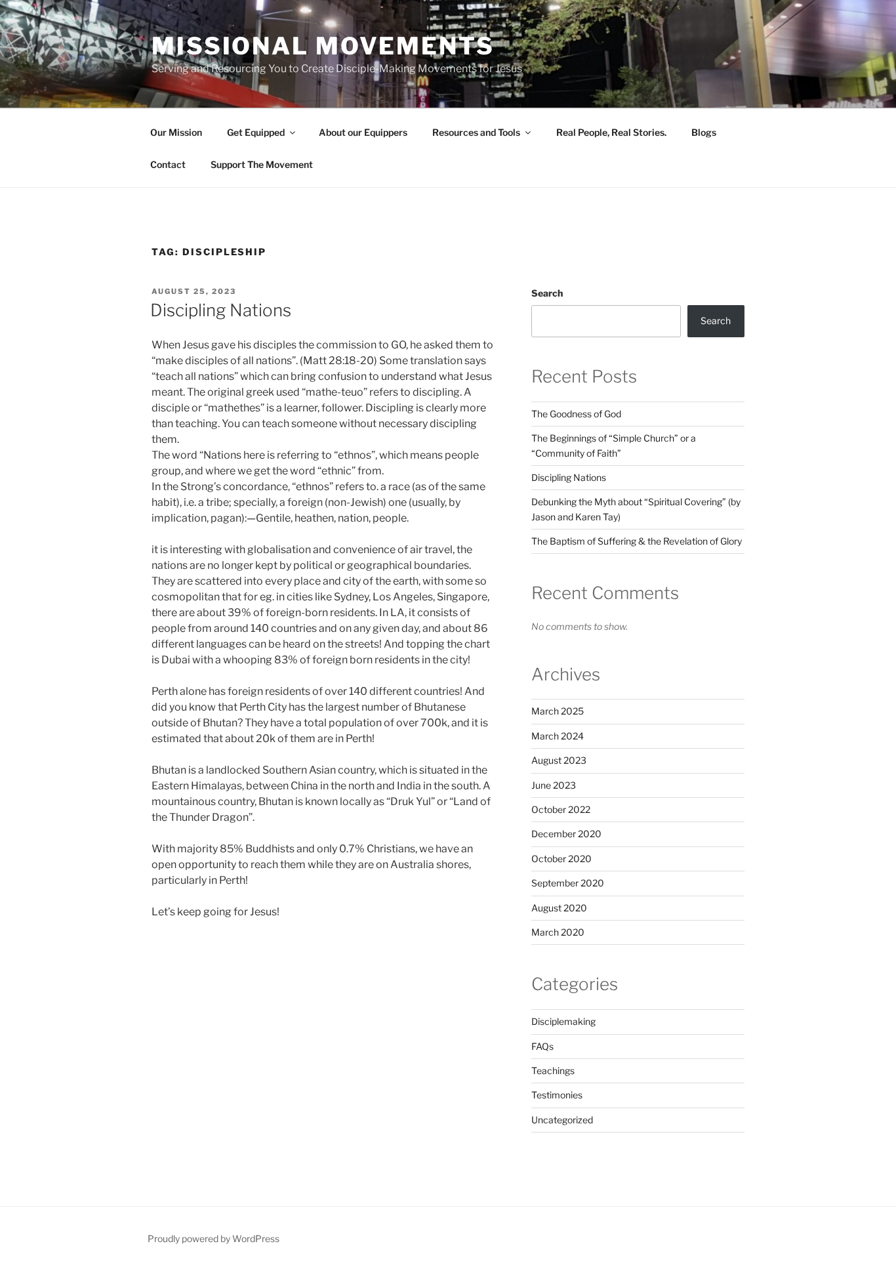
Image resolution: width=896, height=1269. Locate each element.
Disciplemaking (563, 1021)
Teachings (553, 1070)
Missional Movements (323, 45)
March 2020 (557, 932)
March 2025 (557, 711)
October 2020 (561, 858)
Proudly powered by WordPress (213, 1238)
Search (547, 293)
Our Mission (176, 132)
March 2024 (557, 735)
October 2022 (560, 809)
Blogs (703, 132)
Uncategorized (562, 1119)
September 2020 (567, 882)
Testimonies (556, 1094)
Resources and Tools (476, 132)
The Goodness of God (576, 413)
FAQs (542, 1046)
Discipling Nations (220, 310)
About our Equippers (363, 132)
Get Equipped (256, 132)
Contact (168, 164)
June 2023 (553, 785)
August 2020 (559, 907)
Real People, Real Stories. (610, 132)
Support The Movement (262, 164)
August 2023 (558, 760)
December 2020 (566, 833)
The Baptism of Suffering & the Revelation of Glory (636, 541)
